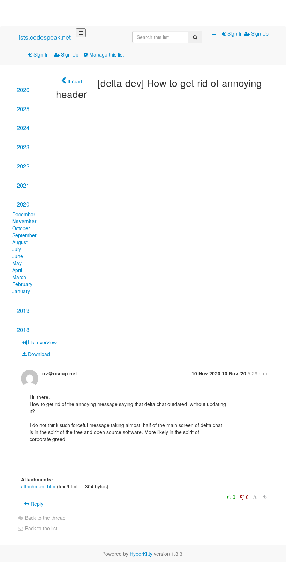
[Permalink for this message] (265, 497)
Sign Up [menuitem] (259, 33)
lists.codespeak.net (44, 37)
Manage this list (106, 54)
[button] (213, 34)
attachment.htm (38, 486)
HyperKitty (141, 553)
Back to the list (40, 528)
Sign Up (69, 54)
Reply (36, 503)
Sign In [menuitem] (235, 33)
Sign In (40, 54)
